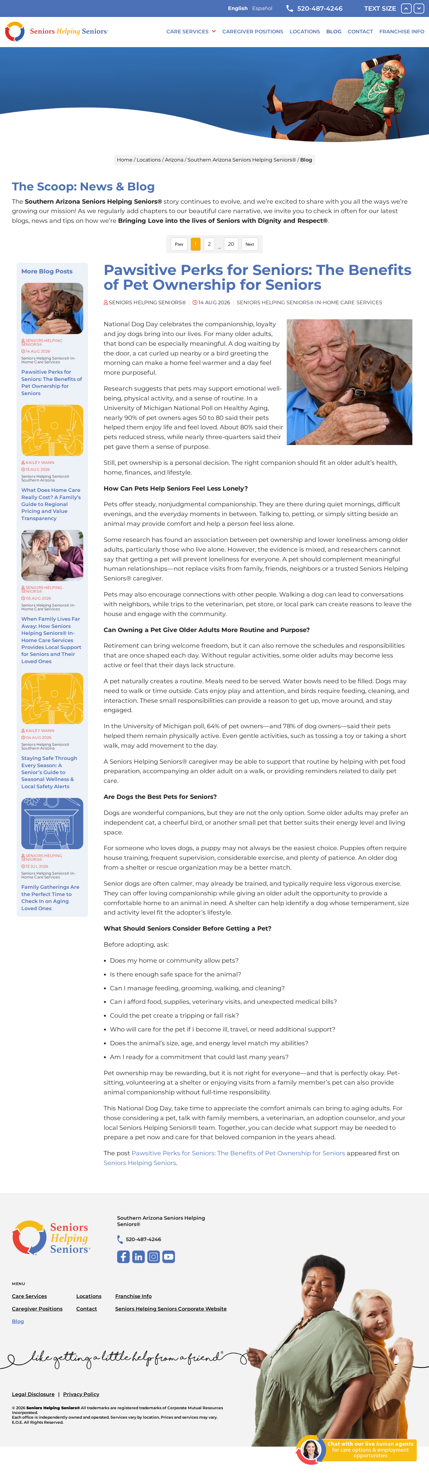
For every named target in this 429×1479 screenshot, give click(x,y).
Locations (305, 32)
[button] (356, 1469)
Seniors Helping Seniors (140, 1163)
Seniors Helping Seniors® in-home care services (48, 360)
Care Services (187, 32)
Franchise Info (401, 32)
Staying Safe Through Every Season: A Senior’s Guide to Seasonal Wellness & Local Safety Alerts (49, 772)
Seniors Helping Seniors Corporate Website (171, 1309)
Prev (179, 244)
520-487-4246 (320, 8)
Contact (360, 32)
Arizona (174, 160)
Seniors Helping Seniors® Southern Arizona (45, 478)
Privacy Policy (81, 1394)
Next (250, 244)
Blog (333, 32)
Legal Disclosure (33, 1394)
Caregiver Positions (252, 32)
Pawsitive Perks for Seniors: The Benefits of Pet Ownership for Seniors (238, 1153)
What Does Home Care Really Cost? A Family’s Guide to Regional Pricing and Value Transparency (51, 504)
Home (125, 160)
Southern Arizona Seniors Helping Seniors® (241, 160)
